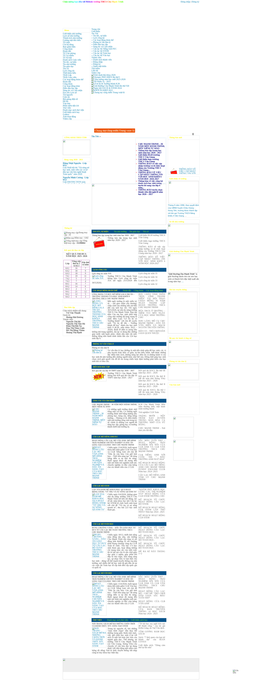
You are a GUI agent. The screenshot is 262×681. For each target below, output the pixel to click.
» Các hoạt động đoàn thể (102, 40)
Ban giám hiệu (69, 47)
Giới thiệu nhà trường (72, 33)
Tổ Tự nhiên (68, 55)
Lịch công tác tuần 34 (148, 277)
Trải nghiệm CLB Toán (149, 412)
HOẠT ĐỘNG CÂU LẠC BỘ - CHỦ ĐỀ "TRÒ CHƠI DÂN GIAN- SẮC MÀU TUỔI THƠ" (152, 594)
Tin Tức (95, 136)
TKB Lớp (67, 75)
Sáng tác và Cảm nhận (72, 90)
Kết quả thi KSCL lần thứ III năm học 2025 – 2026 (152, 371)
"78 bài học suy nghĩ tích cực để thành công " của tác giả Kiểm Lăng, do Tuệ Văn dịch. (152, 626)
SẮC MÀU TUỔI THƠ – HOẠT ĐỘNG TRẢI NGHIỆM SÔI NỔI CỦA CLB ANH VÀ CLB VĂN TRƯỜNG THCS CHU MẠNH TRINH (152, 445)
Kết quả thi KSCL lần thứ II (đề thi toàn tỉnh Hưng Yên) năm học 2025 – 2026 (152, 378)
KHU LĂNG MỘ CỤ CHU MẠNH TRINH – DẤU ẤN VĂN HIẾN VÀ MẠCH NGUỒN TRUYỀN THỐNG (152, 324)
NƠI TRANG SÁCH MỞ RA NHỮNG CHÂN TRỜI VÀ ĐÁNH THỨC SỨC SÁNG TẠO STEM (113, 625)
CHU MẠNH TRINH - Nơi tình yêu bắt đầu (152, 429)
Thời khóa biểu (69, 73)
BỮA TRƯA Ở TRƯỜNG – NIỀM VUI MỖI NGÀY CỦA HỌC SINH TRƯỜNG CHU (152, 314)
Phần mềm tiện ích (71, 105)
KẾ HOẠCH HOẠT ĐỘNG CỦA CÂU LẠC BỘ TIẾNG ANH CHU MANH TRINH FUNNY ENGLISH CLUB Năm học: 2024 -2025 (152, 467)
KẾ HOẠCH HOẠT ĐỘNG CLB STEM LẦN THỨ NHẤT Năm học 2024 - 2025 (152, 509)
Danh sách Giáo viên (72, 60)
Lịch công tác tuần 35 (148, 273)
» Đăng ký (96, 64)
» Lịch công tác (98, 38)
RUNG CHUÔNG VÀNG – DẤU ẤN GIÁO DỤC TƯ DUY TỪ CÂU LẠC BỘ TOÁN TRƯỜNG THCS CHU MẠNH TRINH (114, 530)
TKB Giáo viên (69, 77)
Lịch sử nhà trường (71, 36)
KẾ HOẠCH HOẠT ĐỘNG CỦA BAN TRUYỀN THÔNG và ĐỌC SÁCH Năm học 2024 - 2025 (152, 610)
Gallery (66, 114)
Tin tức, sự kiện (69, 62)
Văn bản (66, 103)
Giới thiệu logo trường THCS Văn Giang (148, 160)
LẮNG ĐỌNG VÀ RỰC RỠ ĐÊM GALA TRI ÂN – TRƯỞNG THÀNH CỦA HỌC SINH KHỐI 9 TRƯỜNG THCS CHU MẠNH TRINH (113, 296)
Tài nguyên (68, 95)
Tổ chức (66, 42)
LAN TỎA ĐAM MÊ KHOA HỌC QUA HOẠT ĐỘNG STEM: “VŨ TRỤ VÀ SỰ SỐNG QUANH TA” (114, 491)
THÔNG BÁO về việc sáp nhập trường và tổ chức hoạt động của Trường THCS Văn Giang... (151, 166)
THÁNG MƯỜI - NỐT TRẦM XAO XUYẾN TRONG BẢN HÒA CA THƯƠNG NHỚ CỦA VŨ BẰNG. (152, 420)
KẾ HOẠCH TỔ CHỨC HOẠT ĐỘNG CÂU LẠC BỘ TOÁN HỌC (152, 545)
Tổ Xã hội (67, 57)
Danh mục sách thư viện (73, 110)
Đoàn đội (67, 51)
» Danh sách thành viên (101, 60)
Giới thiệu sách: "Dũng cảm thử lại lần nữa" (152, 646)
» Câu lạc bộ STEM (100, 51)
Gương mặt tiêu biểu (72, 40)
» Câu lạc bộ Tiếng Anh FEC (104, 49)
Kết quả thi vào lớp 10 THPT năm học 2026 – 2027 (113, 371)
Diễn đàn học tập (70, 88)
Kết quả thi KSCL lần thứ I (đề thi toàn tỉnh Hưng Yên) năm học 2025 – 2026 (152, 392)
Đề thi (65, 101)
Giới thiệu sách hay (71, 112)
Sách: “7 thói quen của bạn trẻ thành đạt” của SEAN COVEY (152, 639)
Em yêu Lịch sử (70, 92)
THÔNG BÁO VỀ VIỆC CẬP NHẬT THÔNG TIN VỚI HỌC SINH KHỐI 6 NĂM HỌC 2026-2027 (150, 175)
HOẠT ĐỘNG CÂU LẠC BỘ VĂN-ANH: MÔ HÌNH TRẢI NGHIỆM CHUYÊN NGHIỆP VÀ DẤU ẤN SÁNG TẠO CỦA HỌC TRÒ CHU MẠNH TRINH (114, 442)
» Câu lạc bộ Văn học (100, 55)
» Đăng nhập (97, 62)
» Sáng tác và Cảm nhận (101, 46)
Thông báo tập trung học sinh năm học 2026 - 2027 (150, 151)
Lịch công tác (69, 71)
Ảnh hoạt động (69, 116)
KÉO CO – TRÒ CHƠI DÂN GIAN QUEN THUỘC (152, 332)
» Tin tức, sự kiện (99, 36)
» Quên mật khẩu (98, 66)
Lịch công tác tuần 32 (148, 284)
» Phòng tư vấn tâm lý (101, 42)
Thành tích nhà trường (72, 38)
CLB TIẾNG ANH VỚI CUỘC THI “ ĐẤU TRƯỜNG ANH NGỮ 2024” (152, 457)
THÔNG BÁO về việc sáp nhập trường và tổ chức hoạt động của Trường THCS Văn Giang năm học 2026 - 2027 (152, 250)
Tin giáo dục (68, 66)
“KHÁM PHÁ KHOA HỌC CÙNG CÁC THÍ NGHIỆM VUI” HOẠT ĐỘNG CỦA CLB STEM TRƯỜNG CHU (152, 492)
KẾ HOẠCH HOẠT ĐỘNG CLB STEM (152, 516)
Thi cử (66, 68)
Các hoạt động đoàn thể (73, 79)
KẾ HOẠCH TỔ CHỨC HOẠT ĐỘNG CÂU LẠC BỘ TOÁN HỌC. (152, 530)
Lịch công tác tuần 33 (148, 280)
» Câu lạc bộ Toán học (101, 53)
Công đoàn (67, 49)
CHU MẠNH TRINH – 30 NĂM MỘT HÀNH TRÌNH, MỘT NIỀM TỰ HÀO (151, 146)
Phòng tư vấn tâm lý (100, 348)
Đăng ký (195, 2)
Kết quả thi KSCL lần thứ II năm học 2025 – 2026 (152, 385)
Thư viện (67, 108)
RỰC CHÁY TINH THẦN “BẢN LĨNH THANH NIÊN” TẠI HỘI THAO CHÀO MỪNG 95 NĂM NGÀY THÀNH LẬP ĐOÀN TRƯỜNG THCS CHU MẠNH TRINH (152, 300)
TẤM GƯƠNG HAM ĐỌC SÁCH (152, 633)
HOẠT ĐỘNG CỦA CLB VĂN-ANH (152, 602)
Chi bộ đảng (68, 44)
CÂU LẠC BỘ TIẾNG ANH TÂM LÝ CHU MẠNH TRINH (152, 477)
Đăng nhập (185, 2)
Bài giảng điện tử (70, 99)
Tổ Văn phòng (69, 53)
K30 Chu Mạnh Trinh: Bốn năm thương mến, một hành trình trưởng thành (152, 406)
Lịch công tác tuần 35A (101, 274)
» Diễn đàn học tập (99, 44)
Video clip (67, 119)
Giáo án (66, 97)
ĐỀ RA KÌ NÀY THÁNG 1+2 (152, 552)
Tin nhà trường (69, 64)
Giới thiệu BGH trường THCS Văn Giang (149, 156)
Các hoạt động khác (71, 86)
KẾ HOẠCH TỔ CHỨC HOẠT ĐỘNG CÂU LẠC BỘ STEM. (152, 502)
